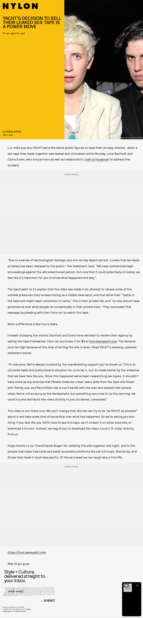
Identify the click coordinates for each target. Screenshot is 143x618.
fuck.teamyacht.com (103, 341)
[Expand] (126, 585)
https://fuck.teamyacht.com (27, 552)
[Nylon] (20, 6)
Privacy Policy (20, 611)
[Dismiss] (137, 585)
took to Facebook (96, 159)
